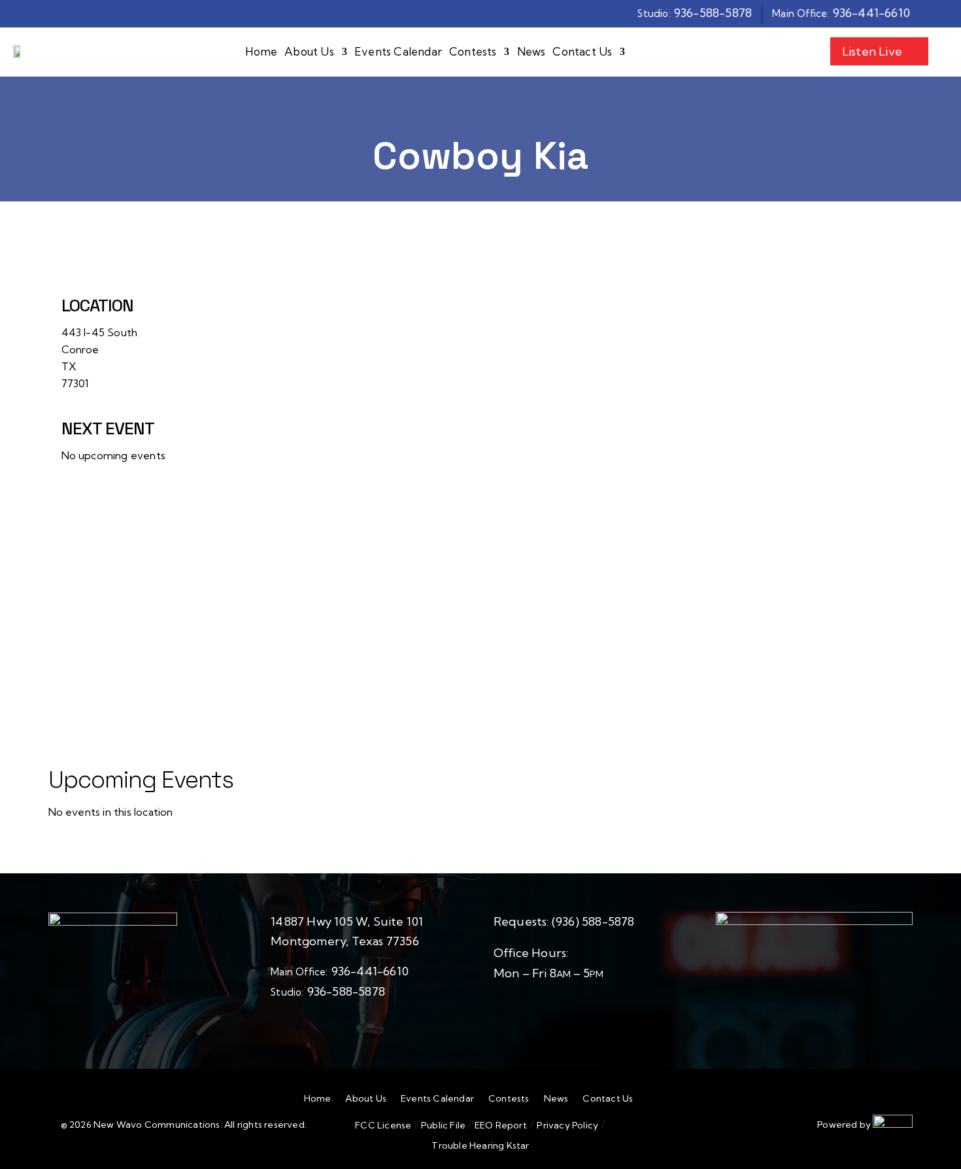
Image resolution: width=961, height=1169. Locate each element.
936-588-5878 (713, 12)
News (531, 52)
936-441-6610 (871, 12)
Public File (443, 1125)
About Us (309, 52)
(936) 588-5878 (593, 921)
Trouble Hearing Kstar (480, 1145)
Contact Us (582, 52)
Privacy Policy (567, 1125)
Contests (473, 52)
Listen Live (872, 51)
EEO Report (500, 1125)
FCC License (383, 1125)
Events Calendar (398, 52)
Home (261, 52)
